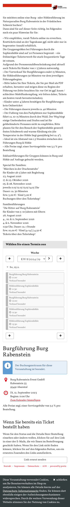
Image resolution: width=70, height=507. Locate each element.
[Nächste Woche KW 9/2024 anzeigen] (60, 259)
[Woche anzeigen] (49, 259)
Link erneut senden (35, 460)
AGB (44, 466)
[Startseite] (35, 7)
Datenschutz (33, 466)
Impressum (19, 466)
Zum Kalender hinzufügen (25, 400)
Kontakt (7, 466)
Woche (35, 253)
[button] (35, 267)
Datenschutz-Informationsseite (21, 491)
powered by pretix (58, 466)
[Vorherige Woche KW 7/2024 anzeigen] (10, 259)
